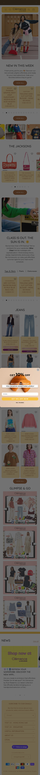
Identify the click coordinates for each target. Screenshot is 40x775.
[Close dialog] (38, 370)
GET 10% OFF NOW (20, 399)
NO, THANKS (20, 402)
